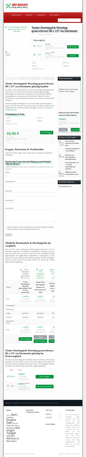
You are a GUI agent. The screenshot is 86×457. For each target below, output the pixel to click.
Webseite (8, 191)
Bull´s (14, 414)
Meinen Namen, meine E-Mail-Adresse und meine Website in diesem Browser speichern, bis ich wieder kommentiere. (30, 228)
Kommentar (9, 208)
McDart (17, 425)
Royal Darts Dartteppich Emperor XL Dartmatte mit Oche (40, 287)
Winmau (11, 438)
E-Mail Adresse (10, 182)
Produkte (15, 403)
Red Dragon (13, 429)
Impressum (68, 454)
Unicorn (10, 435)
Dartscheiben (16, 15)
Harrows (15, 423)
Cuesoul (9, 417)
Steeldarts (49, 417)
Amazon (8, 415)
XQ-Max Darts (13, 439)
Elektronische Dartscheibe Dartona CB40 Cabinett (69, 114)
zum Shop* (73, 56)
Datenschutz (76, 454)
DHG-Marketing (29, 454)
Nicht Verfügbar (73, 47)
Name (7, 172)
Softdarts (48, 414)
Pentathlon (10, 428)
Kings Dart (10, 425)
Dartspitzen (41, 15)
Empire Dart (11, 421)
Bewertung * (9, 200)
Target (11, 433)
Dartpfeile (29, 15)
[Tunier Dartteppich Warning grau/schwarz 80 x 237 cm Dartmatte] (16, 37)
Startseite (8, 403)
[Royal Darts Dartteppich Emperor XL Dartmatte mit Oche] (40, 274)
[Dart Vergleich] (16, 6)
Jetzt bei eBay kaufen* (44, 386)
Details (40, 337)
